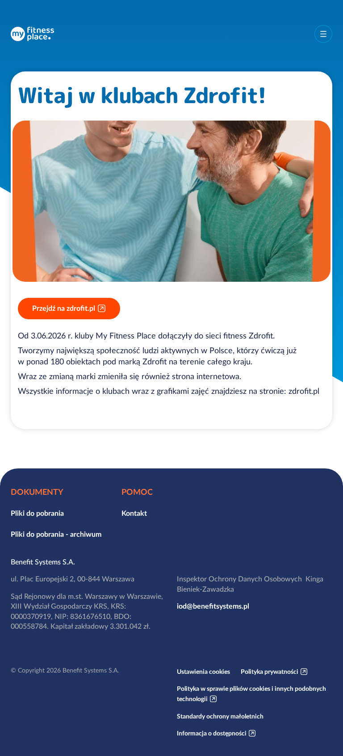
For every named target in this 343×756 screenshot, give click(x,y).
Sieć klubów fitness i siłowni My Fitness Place (32, 34)
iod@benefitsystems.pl (213, 606)
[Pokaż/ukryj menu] (323, 34)
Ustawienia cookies (203, 671)
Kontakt (134, 513)
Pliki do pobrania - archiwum (56, 534)
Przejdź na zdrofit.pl (63, 308)
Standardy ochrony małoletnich (220, 716)
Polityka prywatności (269, 671)
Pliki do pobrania (37, 513)
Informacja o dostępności (212, 733)
